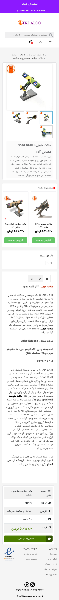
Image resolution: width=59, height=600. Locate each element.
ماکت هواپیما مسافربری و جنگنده (28, 58)
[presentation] (6, 219)
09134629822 (22, 11)
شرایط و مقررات (30, 554)
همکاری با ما (51, 574)
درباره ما (53, 554)
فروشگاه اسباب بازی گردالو (32, 55)
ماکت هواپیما (46, 287)
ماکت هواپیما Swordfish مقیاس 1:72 (15, 226)
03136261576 (37, 11)
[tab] (47, 278)
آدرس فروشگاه (51, 564)
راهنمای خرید (31, 559)
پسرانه (49, 262)
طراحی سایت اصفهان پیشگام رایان (29, 596)
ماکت (14, 55)
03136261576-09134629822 (29, 590)
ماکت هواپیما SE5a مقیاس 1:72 (43, 226)
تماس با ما (52, 559)
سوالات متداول (50, 569)
